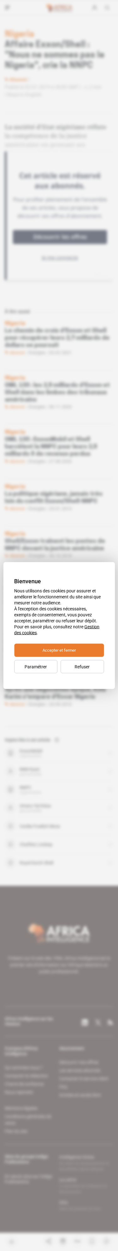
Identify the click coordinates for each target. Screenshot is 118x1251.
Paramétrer (36, 666)
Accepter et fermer (59, 650)
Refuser (82, 666)
